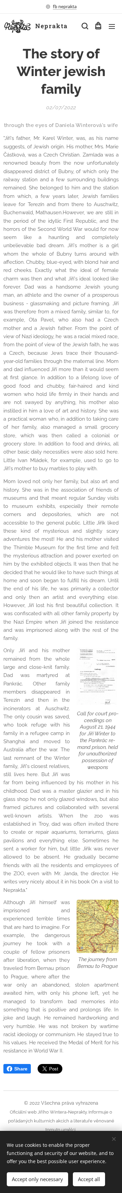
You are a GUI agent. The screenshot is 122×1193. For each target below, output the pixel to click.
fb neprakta (65, 6)
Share (20, 1068)
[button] (84, 26)
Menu (112, 26)
